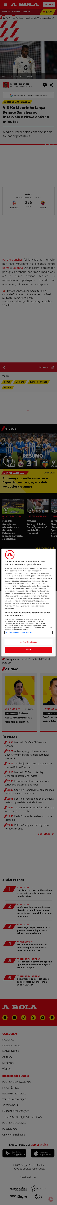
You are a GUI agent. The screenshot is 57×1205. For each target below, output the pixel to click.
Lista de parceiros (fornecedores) (18, 633)
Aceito (28, 650)
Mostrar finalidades (28, 642)
